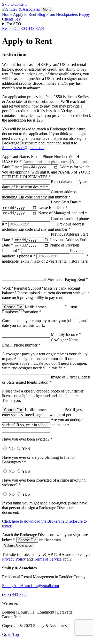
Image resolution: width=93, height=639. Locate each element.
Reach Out (11, 28)
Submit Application (18, 545)
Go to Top (10, 634)
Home (7, 14)
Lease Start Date (66, 202)
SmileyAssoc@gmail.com (23, 147)
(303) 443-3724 (15, 594)
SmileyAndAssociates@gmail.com (30, 585)
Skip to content (14, 4)
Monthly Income (66, 334)
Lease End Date (52, 207)
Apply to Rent (24, 14)
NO (11, 448)
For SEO (13, 24)
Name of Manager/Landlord (62, 213)
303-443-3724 (32, 28)
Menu (47, 9)
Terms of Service (47, 559)
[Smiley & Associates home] (21, 9)
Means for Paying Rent (67, 279)
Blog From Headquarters (57, 14)
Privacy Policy (14, 559)
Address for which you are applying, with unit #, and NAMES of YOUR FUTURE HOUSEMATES (46, 172)
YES (25, 448)
